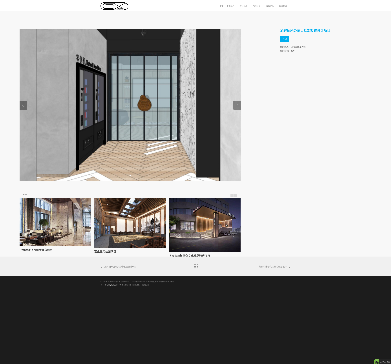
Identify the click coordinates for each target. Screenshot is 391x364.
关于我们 (230, 6)
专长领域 (243, 6)
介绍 (284, 38)
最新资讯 (270, 6)
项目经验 (256, 6)
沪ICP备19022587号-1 (114, 285)
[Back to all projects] (195, 266)
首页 (221, 6)
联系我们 (283, 6)
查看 (56, 220)
